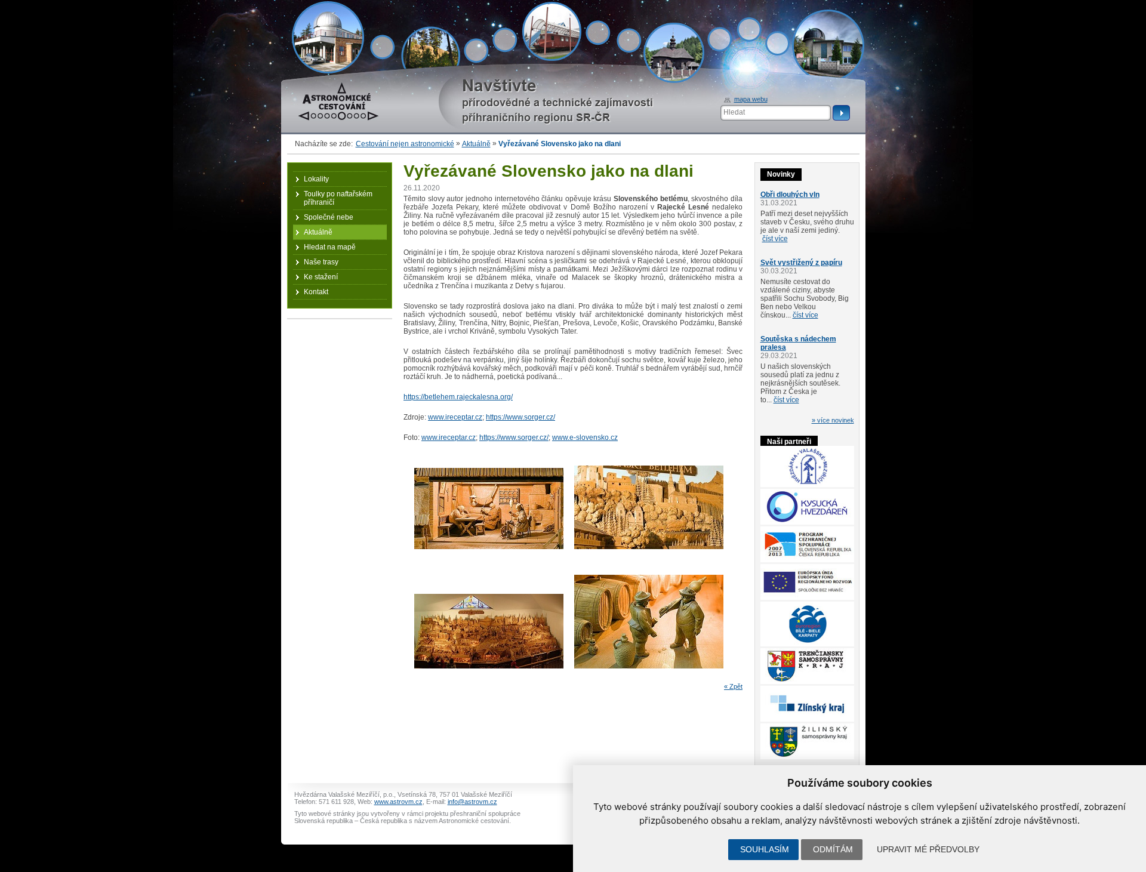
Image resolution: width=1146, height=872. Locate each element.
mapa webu (751, 99)
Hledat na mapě (330, 247)
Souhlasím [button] (764, 849)
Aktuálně (476, 144)
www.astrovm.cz (398, 801)
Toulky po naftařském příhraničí (338, 198)
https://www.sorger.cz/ (520, 417)
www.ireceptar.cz (455, 417)
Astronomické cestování (336, 86)
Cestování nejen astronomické (405, 144)
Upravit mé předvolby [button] (928, 849)
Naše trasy (321, 262)
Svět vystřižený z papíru (801, 262)
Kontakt (316, 292)
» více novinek (833, 420)
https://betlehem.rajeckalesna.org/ (458, 397)
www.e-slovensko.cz (585, 437)
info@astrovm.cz (472, 801)
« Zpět (733, 686)
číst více (775, 239)
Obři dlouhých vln (790, 194)
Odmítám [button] (833, 849)
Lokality (316, 179)
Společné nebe (328, 217)
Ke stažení (321, 277)
